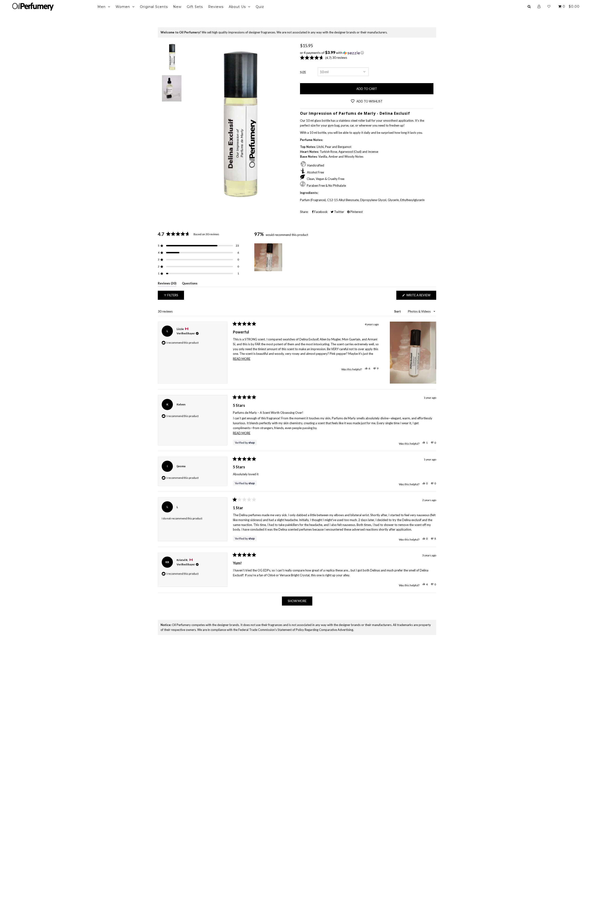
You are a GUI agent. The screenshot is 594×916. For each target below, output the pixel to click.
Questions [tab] (189, 284)
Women (123, 7)
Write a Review (421, 296)
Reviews (215, 7)
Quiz (260, 7)
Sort (397, 311)
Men (101, 7)
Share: (304, 212)
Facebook (320, 212)
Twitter (338, 212)
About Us (237, 7)
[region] (268, 257)
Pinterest (356, 212)
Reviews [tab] (167, 284)
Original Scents (154, 7)
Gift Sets (195, 7)
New (177, 7)
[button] (366, 52)
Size (303, 72)
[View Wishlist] (549, 6)
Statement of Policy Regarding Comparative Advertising (315, 630)
